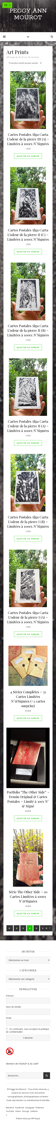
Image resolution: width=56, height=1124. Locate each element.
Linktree (34, 1111)
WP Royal (35, 1118)
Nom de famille (13, 1006)
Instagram (29, 1107)
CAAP (36, 1063)
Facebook (19, 1107)
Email (8, 1017)
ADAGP (23, 1063)
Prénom (10, 995)
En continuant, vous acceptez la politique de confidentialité (27, 1030)
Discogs (25, 1111)
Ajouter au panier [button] (28, 156)
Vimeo (18, 1111)
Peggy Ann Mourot (28, 14)
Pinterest (40, 1107)
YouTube (10, 1111)
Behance (10, 1107)
